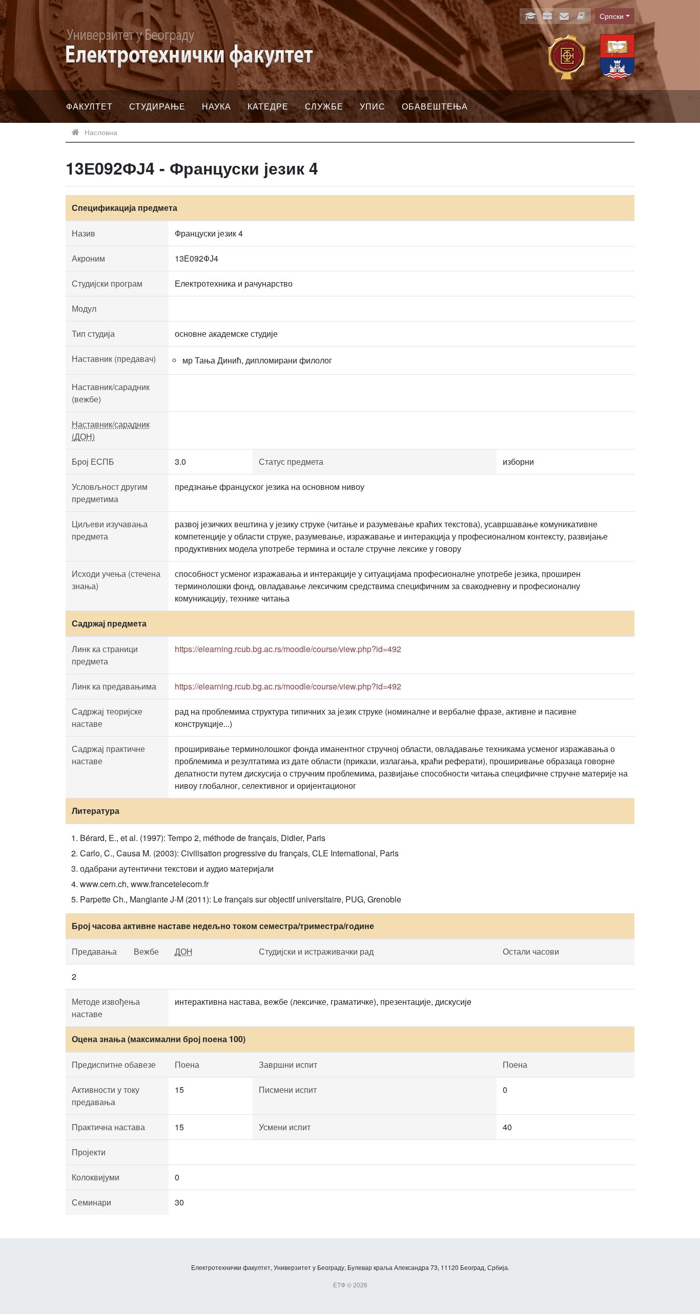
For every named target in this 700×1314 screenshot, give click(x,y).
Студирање (157, 106)
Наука (216, 106)
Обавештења (435, 106)
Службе (324, 106)
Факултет (89, 106)
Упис (372, 106)
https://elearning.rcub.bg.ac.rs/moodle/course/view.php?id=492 (288, 649)
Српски (612, 16)
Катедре (268, 106)
